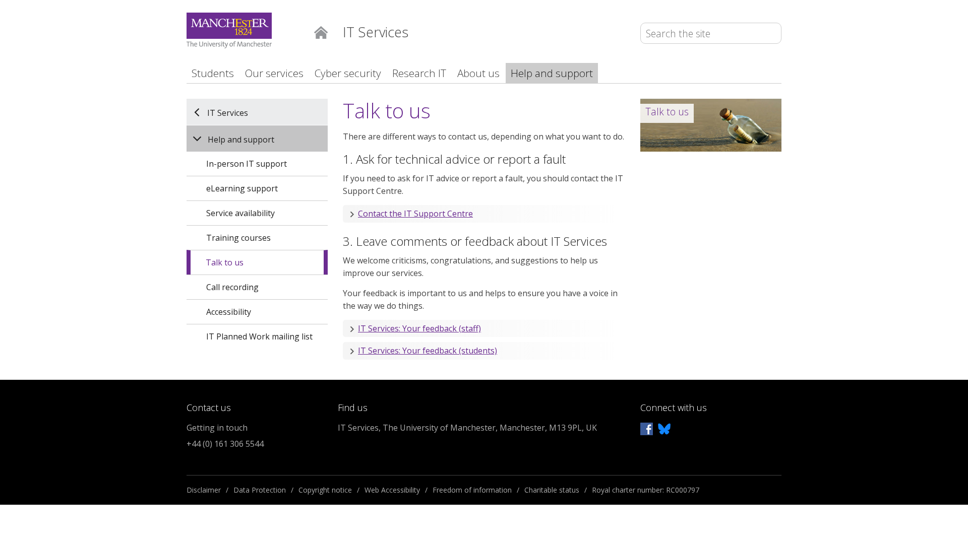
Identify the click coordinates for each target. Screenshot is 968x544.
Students (213, 73)
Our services (274, 73)
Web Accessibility (392, 490)
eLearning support (242, 188)
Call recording (232, 287)
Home (321, 31)
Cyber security (348, 73)
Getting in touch (217, 428)
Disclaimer (204, 490)
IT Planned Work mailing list (259, 336)
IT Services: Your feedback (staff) (419, 328)
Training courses (238, 237)
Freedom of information (472, 490)
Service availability (240, 213)
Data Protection (259, 490)
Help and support (552, 73)
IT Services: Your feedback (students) (427, 350)
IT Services (227, 112)
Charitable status (551, 490)
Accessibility (228, 311)
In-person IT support (246, 163)
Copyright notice (325, 490)
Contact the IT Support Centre (415, 213)
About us (478, 73)
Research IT (419, 73)
